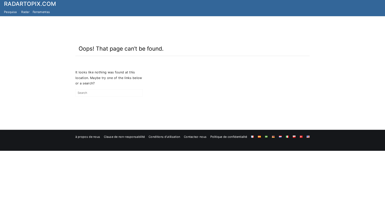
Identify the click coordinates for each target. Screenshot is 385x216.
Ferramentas (41, 12)
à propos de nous (87, 136)
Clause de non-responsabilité (124, 136)
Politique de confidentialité (228, 136)
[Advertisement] (192, 31)
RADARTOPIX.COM (30, 3)
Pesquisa (10, 12)
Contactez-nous (195, 136)
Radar (25, 12)
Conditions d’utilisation (164, 136)
